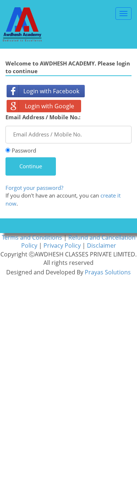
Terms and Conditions (33, 237)
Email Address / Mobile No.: (42, 117)
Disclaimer (101, 245)
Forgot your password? (34, 187)
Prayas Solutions (108, 272)
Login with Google (49, 106)
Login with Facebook (51, 91)
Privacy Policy (62, 245)
